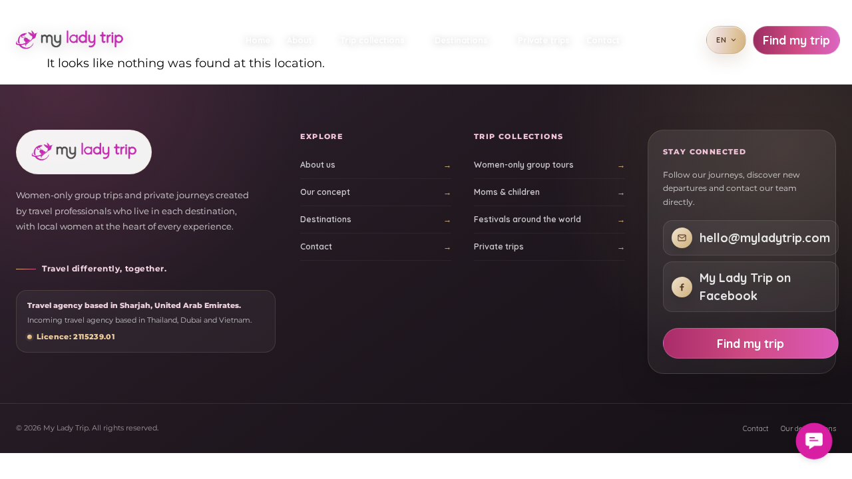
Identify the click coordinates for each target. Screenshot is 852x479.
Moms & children (507, 192)
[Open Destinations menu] (500, 40)
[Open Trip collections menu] (416, 40)
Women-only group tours (524, 165)
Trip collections (372, 40)
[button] (814, 441)
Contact (603, 40)
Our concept (325, 192)
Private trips (544, 40)
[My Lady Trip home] (74, 40)
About (300, 40)
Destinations (461, 40)
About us (317, 165)
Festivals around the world (527, 219)
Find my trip (796, 40)
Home (258, 40)
